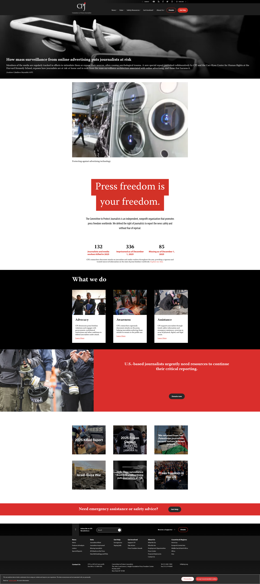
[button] (186, 1)
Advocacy (82, 319)
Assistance (165, 319)
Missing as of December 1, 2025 (162, 250)
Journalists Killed (95, 542)
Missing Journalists (96, 548)
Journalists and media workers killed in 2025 (98, 250)
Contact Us (151, 557)
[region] (130, 579)
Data (92, 539)
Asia (172, 554)
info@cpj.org (184, 564)
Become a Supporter (165, 530)
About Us (151, 539)
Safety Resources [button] (133, 10)
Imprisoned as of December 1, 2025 (130, 250)
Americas (174, 542)
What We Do (152, 542)
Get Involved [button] (148, 10)
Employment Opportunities (157, 548)
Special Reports (77, 551)
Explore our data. (156, 261)
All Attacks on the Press (97, 551)
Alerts (74, 542)
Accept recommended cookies (207, 579)
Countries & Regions (179, 539)
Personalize (188, 579)
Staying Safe (117, 545)
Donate (171, 10)
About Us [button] (160, 10)
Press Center (152, 551)
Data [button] (121, 10)
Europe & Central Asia (178, 545)
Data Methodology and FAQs (99, 554)
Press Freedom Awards (135, 548)
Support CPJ (131, 542)
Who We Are (152, 545)
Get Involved (133, 539)
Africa (173, 551)
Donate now (177, 396)
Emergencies (118, 542)
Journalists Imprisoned (97, 545)
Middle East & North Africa (179, 548)
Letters (74, 548)
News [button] (114, 10)
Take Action (131, 545)
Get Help (183, 10)
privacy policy (13, 581)
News (74, 539)
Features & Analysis (78, 545)
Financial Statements (154, 554)
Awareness (123, 319)
